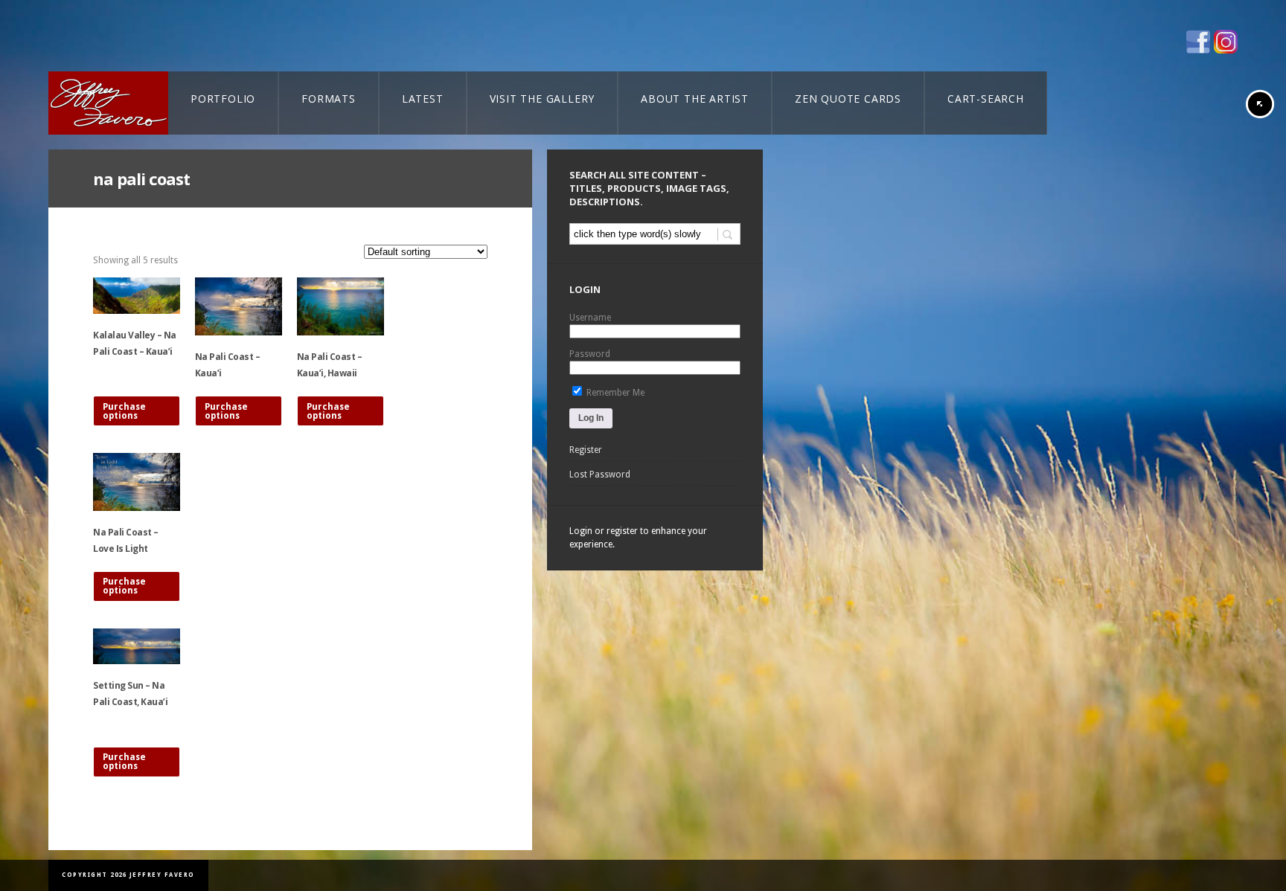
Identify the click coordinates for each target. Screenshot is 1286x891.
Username (590, 317)
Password (589, 354)
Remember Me (614, 392)
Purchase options (124, 411)
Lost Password (599, 474)
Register (585, 450)
